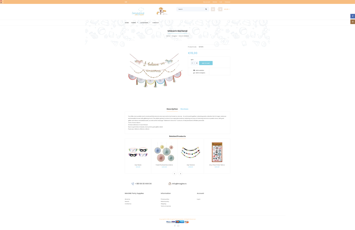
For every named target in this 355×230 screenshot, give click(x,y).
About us (127, 199)
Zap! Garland (191, 165)
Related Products (177, 136)
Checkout (227, 2)
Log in (198, 199)
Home (168, 36)
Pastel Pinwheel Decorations (164, 165)
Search (127, 201)
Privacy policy (165, 199)
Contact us (128, 204)
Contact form (214, 184)
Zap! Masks (138, 165)
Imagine (174, 36)
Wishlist (215, 2)
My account (206, 2)
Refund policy (165, 201)
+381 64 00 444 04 (143, 183)
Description (172, 109)
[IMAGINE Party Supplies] (139, 15)
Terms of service (166, 206)
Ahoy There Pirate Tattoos (217, 165)
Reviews (184, 109)
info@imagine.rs (179, 183)
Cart (220, 2)
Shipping (163, 204)
